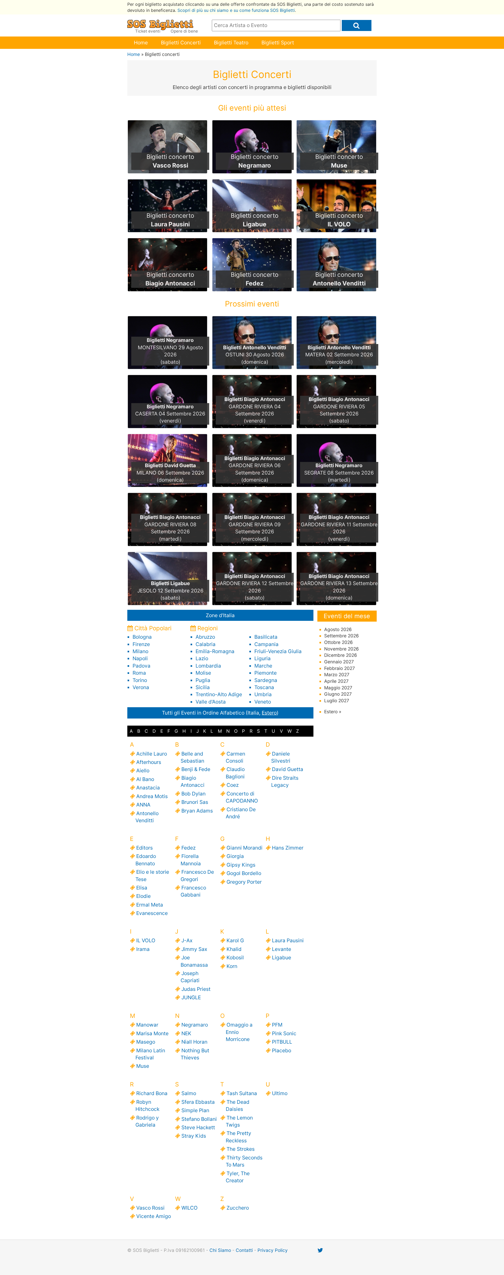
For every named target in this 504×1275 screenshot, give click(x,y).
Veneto (262, 702)
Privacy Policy (273, 1250)
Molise (203, 673)
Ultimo (279, 1093)
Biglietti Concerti (181, 42)
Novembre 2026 (341, 649)
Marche (263, 666)
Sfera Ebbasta (198, 1102)
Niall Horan (194, 1042)
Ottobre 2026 (338, 642)
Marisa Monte (152, 1033)
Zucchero (237, 1208)
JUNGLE (191, 997)
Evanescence (151, 913)
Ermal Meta (149, 905)
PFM (276, 1025)
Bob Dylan (193, 793)
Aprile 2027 (336, 681)
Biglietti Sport (277, 42)
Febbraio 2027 (339, 668)
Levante (281, 949)
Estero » (332, 711)
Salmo (188, 1093)
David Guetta (287, 769)
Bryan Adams (197, 811)
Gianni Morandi (244, 848)
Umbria (263, 694)
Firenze (141, 644)
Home (141, 42)
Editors (144, 848)
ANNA (142, 805)
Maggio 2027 (338, 687)
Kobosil (235, 957)
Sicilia (203, 687)
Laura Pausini (287, 940)
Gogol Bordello (243, 873)
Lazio (202, 658)
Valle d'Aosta (211, 702)
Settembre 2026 (341, 635)
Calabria (206, 644)
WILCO (189, 1208)
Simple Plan (195, 1110)
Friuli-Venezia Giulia (278, 651)
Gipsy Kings (240, 865)
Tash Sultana (241, 1093)
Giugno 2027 (338, 694)
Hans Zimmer (287, 848)
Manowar (146, 1025)
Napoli (140, 658)
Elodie (143, 896)
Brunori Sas (194, 802)
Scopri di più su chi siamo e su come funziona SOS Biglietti (236, 10)
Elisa (141, 887)
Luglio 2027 (336, 700)
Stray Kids (193, 1136)
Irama (142, 949)
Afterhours (148, 762)
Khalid (234, 949)
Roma (139, 673)
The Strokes (240, 1149)
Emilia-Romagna (215, 651)
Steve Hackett (198, 1127)
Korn (231, 966)
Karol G (235, 940)
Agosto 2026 (338, 629)
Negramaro (194, 1025)
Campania (266, 644)
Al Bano (144, 779)
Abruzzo (205, 637)
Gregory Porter (244, 882)
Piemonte (265, 673)
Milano (140, 651)
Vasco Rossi (150, 1208)
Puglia (203, 680)
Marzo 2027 (336, 674)
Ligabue (281, 957)
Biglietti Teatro (231, 42)
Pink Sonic (283, 1033)
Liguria (262, 658)
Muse (142, 1066)
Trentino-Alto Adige (219, 694)
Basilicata (265, 637)
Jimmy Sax (194, 949)
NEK (186, 1033)
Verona (141, 687)
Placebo (281, 1050)
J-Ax (186, 940)
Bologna (142, 637)
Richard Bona (151, 1093)
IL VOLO (145, 940)
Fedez (188, 848)
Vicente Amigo (153, 1216)
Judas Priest (196, 989)
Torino (140, 680)
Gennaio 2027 (339, 661)
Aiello (142, 770)
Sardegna (265, 680)
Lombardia (208, 666)
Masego (145, 1042)
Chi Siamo (220, 1250)
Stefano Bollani (199, 1119)
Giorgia (235, 856)
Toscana (264, 687)
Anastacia (147, 787)
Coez (232, 785)
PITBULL (281, 1042)
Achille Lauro (151, 754)
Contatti (244, 1250)
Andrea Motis (151, 796)
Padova (141, 666)
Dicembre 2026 (340, 655)
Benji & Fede (195, 769)
